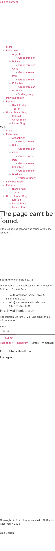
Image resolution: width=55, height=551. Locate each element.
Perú (14, 75)
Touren (16, 108)
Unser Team (19, 119)
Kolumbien (18, 83)
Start (9, 46)
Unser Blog (18, 123)
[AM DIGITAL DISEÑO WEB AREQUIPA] (22, 532)
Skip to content (9, 1)
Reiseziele (12, 50)
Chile (15, 68)
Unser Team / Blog (17, 112)
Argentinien (18, 54)
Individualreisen (15, 97)
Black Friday (19, 105)
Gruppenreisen (26, 57)
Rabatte (10, 101)
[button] (27, 127)
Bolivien (16, 61)
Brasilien (17, 90)
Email (3, 326)
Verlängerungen (27, 94)
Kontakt (16, 115)
